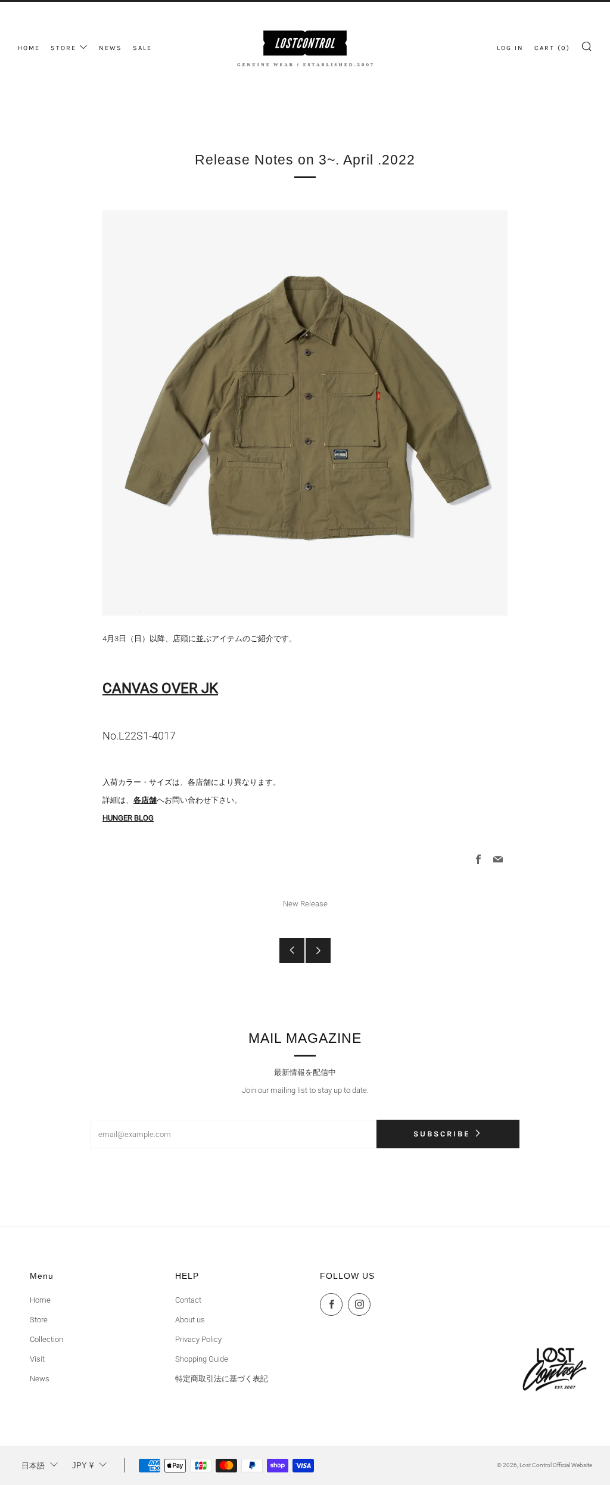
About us (190, 1319)
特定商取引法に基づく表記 (221, 1378)
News (39, 1378)
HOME (29, 48)
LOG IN (510, 48)
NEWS (110, 48)
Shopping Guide (201, 1358)
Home (40, 1300)
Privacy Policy (198, 1339)
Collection (46, 1339)
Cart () (552, 48)
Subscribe (442, 1133)
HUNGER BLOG (128, 817)
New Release (305, 903)
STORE (63, 48)
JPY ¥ (83, 1465)
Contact (188, 1300)
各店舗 (145, 800)
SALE (142, 48)
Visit (37, 1358)
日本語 (33, 1465)
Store (39, 1319)
